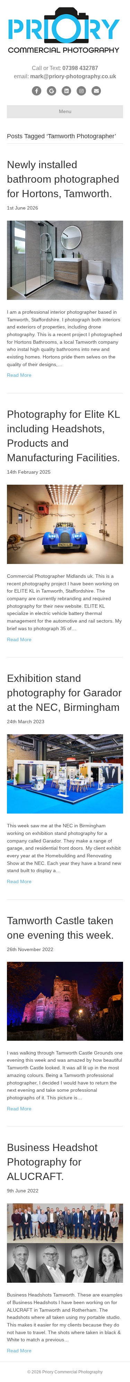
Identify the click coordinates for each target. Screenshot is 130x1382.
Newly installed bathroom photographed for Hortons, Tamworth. (63, 179)
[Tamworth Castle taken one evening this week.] (65, 1000)
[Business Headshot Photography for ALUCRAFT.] (65, 1242)
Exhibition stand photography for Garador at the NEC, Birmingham (64, 693)
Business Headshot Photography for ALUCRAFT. (52, 1162)
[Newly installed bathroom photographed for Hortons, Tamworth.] (65, 259)
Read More (19, 375)
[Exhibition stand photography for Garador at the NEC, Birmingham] (65, 773)
